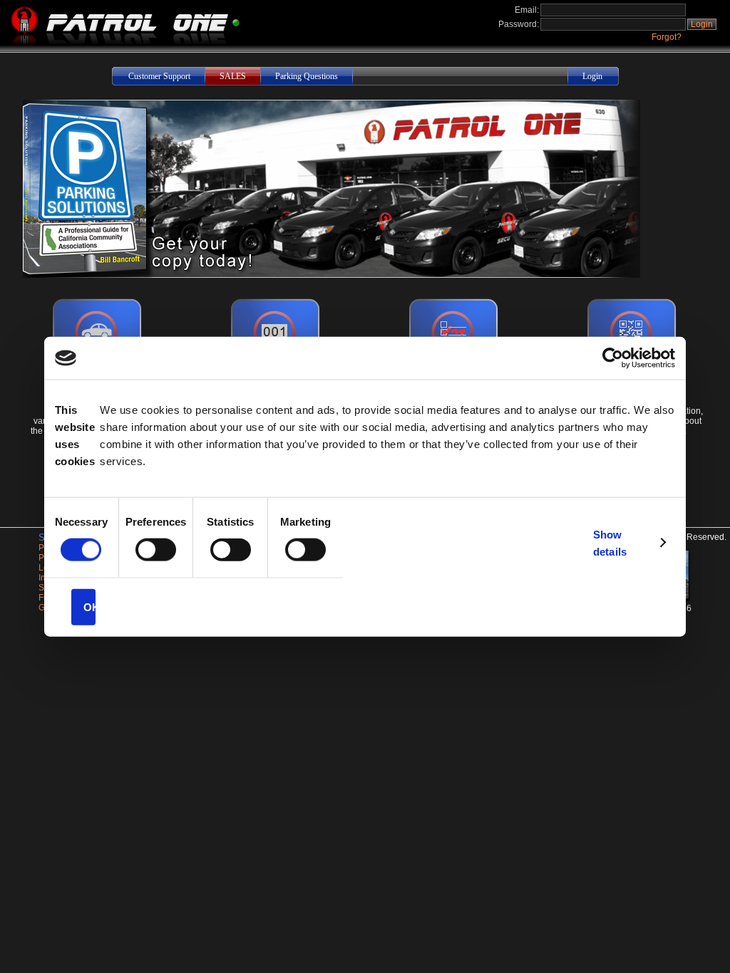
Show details (610, 542)
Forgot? (667, 37)
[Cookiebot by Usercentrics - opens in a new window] (612, 358)
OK (89, 606)
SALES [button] (233, 76)
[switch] (155, 549)
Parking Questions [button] (306, 76)
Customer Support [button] (159, 76)
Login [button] (702, 24)
